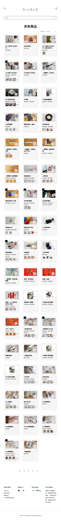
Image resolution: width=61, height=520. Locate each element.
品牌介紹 (6, 490)
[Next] (41, 471)
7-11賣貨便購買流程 (9, 497)
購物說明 (6, 495)
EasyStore (39, 515)
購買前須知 (7, 493)
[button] (5, 8)
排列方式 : (43, 31)
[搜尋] (54, 17)
